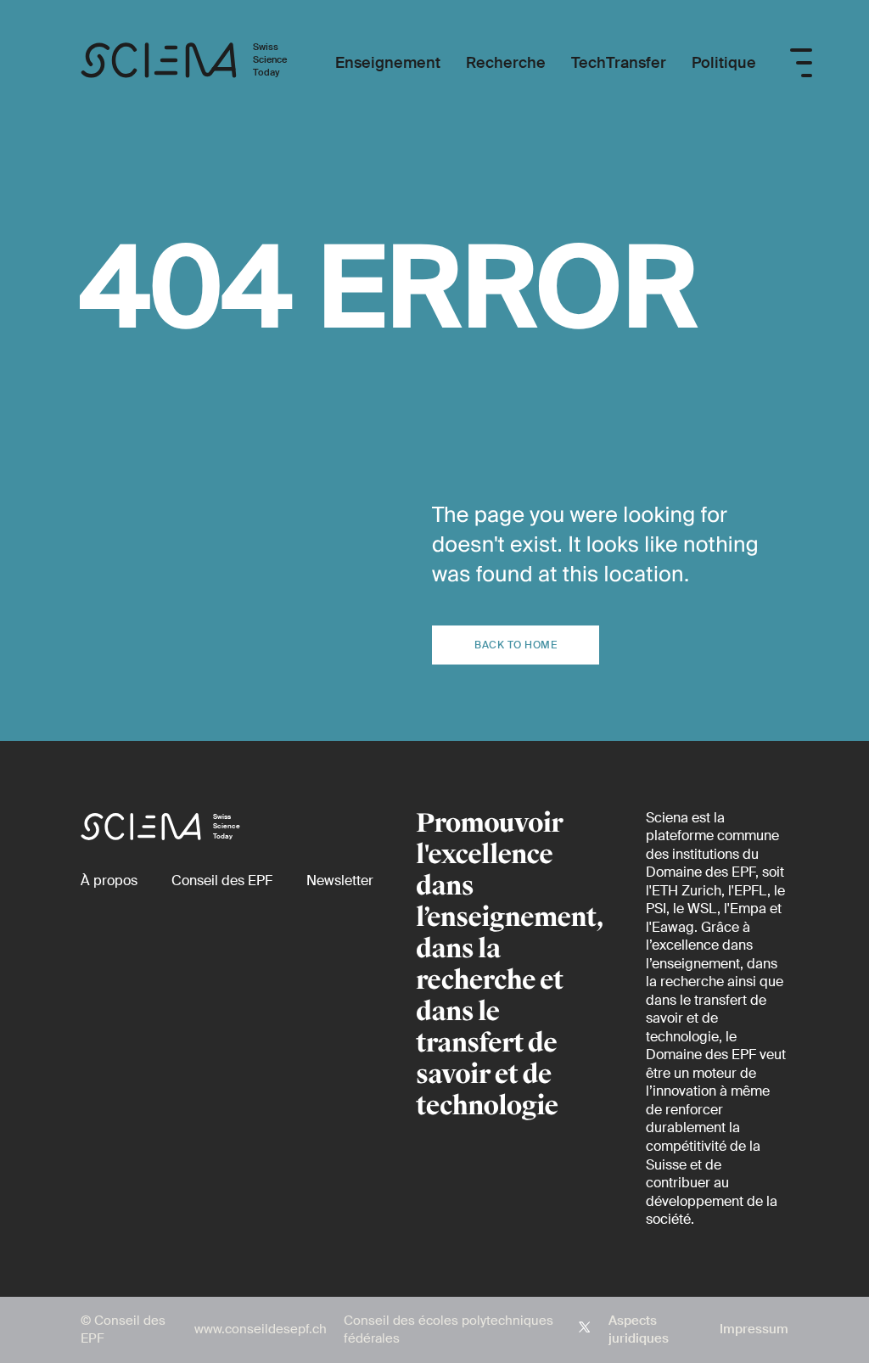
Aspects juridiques (638, 1330)
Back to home (515, 645)
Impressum (754, 1329)
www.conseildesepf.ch (260, 1329)
